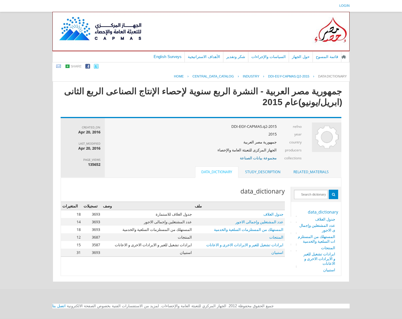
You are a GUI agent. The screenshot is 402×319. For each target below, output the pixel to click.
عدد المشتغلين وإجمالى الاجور (317, 227)
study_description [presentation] (262, 171)
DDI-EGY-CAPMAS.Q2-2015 (288, 76)
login (344, 5)
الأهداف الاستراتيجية (204, 56)
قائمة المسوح (327, 56)
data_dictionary (323, 212)
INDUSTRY (251, 76)
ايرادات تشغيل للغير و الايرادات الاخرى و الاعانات (319, 259)
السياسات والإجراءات (268, 56)
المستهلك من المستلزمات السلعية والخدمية (316, 239)
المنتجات (328, 247)
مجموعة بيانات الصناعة (258, 158)
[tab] (311, 172)
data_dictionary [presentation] (216, 171)
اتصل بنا (59, 306)
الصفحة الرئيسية (343, 56)
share (76, 66)
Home (179, 76)
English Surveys (168, 56)
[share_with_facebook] (87, 67)
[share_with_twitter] (96, 67)
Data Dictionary (332, 76)
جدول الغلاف (325, 219)
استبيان (329, 269)
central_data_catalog (213, 76)
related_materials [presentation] (311, 171)
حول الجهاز (301, 56)
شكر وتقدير (235, 56)
